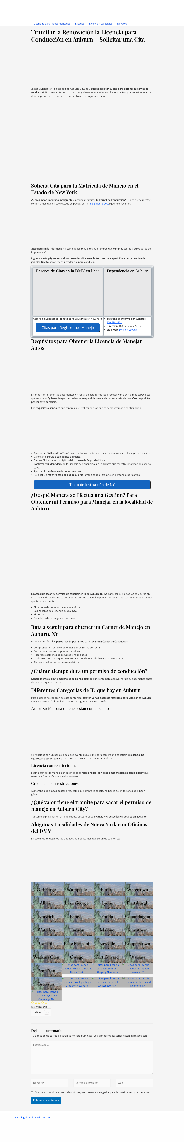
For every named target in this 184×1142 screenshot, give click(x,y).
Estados (79, 23)
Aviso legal (20, 1117)
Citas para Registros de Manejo (67, 327)
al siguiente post (99, 203)
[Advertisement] (91, 66)
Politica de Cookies (40, 1117)
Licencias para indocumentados (52, 23)
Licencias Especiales (100, 23)
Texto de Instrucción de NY (92, 484)
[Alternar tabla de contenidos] (45, 1012)
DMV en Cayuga (128, 329)
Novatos (122, 23)
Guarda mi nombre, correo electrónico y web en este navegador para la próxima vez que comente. (92, 1092)
